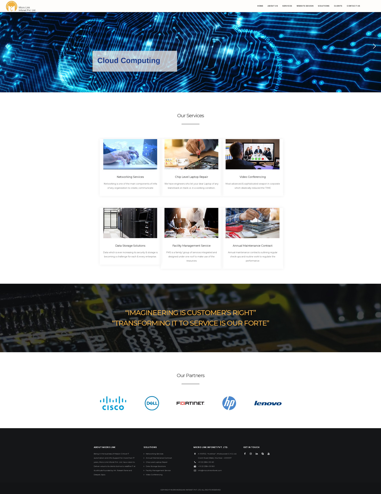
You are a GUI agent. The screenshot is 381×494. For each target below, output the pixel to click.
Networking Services (130, 177)
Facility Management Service (191, 245)
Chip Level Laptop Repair (191, 177)
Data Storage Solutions (130, 245)
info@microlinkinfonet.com (210, 470)
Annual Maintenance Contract (252, 245)
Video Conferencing (253, 177)
